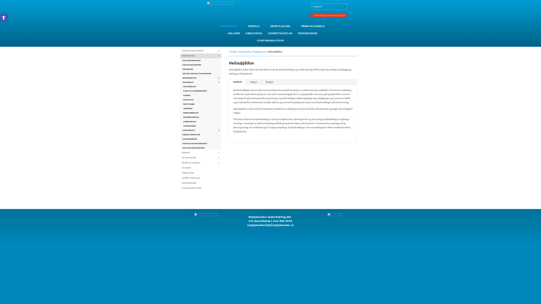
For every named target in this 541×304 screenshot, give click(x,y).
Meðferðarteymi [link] (189, 78)
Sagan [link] (253, 82)
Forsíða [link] (232, 51)
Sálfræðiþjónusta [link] (191, 117)
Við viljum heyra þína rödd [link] (193, 148)
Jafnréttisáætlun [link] (191, 178)
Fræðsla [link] (186, 152)
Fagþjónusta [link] (188, 82)
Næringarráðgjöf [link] (191, 113)
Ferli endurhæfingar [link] (191, 60)
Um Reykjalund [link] (189, 157)
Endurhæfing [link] (188, 55)
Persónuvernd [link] (189, 183)
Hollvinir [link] (186, 167)
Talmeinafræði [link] (189, 126)
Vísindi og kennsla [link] (191, 162)
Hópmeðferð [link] (187, 69)
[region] (37, 278)
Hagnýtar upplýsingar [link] (192, 50)
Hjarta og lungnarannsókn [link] (195, 91)
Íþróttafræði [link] (189, 104)
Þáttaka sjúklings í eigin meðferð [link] (196, 73)
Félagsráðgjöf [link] (189, 86)
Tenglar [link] (269, 82)
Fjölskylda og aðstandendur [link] (194, 143)
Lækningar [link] (187, 108)
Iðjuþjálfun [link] (188, 100)
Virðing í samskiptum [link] (191, 135)
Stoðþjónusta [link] (188, 130)
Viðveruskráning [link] (189, 139)
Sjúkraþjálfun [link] (189, 121)
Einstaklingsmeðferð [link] (191, 65)
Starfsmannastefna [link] (191, 188)
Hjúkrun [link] (186, 95)
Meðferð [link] (237, 82)
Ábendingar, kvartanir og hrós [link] (329, 15)
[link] (3, 17)
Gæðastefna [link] (188, 173)
